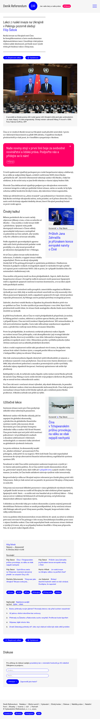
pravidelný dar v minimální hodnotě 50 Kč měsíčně (49, 663)
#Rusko (10, 592)
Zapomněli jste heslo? (28, 682)
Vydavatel (45, 704)
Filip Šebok (10, 30)
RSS (38, 713)
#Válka (58, 592)
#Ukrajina (36, 592)
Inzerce (20, 707)
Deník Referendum (15, 6)
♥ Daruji (67, 6)
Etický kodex (56, 704)
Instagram (29, 713)
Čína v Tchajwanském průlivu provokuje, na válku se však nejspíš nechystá (60, 430)
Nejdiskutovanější (22, 602)
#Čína (27, 592)
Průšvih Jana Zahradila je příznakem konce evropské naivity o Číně (61, 241)
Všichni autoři (33, 704)
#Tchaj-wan (47, 592)
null (27, 707)
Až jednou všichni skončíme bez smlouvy (24, 613)
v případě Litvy (45, 469)
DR (33, 6)
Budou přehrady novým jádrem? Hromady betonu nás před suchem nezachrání (39, 609)
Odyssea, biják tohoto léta (19, 622)
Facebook (8, 713)
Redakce (22, 704)
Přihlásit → (13, 682)
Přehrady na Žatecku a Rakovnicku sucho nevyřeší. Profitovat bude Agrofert (38, 618)
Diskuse (66, 704)
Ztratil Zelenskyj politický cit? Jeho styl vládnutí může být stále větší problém (39, 627)
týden (15, 604)
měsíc (21, 604)
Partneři (35, 707)
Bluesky (12, 707)
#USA (19, 592)
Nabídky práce (77, 704)
